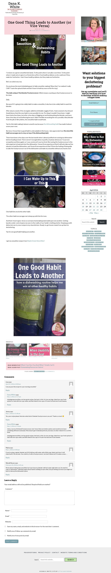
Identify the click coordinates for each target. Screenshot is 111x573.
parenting (99, 242)
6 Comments (45, 30)
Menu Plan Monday (93, 240)
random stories (87, 246)
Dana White (11, 395)
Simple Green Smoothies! (36, 241)
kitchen (90, 238)
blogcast (89, 231)
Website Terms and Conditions (74, 552)
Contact (55, 552)
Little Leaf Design (65, 571)
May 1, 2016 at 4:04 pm (13, 449)
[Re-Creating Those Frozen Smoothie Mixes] (16, 350)
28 (94, 210)
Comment (9, 489)
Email (7, 516)
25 (83, 210)
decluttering (100, 233)
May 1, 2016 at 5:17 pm (14, 397)
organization (89, 242)
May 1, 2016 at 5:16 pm (14, 426)
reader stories (100, 246)
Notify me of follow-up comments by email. (21, 531)
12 (87, 203)
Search (94, 219)
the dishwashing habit (51, 124)
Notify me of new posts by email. (18, 536)
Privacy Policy (44, 552)
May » (96, 213)
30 (101, 210)
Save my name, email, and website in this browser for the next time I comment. (33, 526)
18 (83, 207)
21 (94, 207)
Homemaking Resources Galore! (32, 367)
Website (8, 522)
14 (94, 203)
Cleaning (98, 231)
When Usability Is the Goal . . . (37, 356)
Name (7, 511)
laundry (97, 238)
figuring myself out (97, 235)
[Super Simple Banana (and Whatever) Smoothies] (62, 350)
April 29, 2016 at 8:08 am (13, 384)
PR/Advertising (30, 552)
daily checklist (39, 371)
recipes (86, 249)
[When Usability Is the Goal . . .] (39, 350)
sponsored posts (97, 249)
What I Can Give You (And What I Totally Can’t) (37, 365)
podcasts (89, 244)
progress (97, 244)
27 (90, 210)
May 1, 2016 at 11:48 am (13, 413)
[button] (71, 560)
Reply (8, 390)
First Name (94, 112)
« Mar (91, 213)
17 (105, 203)
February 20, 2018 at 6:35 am (14, 465)
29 (98, 210)
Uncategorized (93, 251)
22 (98, 207)
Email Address (94, 103)
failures (86, 235)
